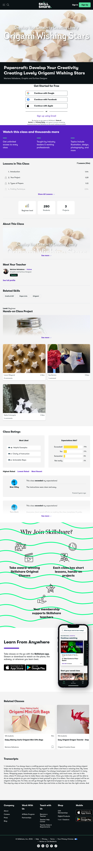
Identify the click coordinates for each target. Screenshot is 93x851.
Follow (29, 269)
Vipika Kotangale (10, 415)
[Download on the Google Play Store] (82, 819)
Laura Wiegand (9, 375)
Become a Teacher (43, 815)
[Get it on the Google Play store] (36, 667)
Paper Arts (23, 296)
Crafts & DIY (9, 296)
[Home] (45, 5)
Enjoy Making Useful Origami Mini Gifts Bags (24, 740)
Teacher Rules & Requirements (46, 826)
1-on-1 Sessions (63, 820)
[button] (3, 4)
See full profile (9, 280)
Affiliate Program (28, 814)
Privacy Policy (40, 122)
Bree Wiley (14, 487)
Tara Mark (14, 512)
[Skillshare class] (29, 719)
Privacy (44, 839)
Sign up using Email (46, 116)
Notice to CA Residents (48, 841)
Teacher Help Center (45, 820)
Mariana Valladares (21, 269)
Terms (52, 839)
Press (6, 818)
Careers (7, 814)
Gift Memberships (63, 812)
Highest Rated (9, 471)
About (6, 811)
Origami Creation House (66, 747)
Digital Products (64, 816)
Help (37, 839)
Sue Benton (52, 375)
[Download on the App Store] (13, 667)
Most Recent (36, 471)
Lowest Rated (23, 471)
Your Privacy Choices (66, 839)
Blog (5, 821)
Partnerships (26, 818)
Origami (36, 296)
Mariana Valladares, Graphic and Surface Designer (25, 78)
